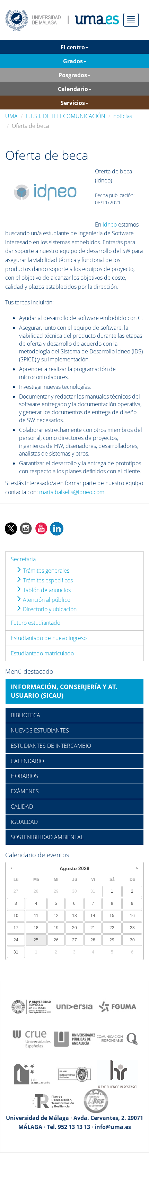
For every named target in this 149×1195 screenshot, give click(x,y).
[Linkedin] (56, 528)
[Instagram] (26, 528)
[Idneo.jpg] (45, 193)
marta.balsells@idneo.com (71, 492)
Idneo (110, 224)
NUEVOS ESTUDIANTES (40, 730)
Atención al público (45, 600)
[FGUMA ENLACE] (117, 1006)
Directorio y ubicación (49, 609)
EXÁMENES (25, 791)
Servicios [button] (73, 103)
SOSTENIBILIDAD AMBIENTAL (47, 837)
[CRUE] (31, 1038)
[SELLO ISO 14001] (74, 1073)
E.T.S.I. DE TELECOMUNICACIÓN (65, 116)
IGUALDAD (24, 822)
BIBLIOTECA (25, 715)
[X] (10, 528)
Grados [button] (73, 61)
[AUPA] (74, 1038)
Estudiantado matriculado (42, 653)
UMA (11, 116)
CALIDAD (22, 806)
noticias (122, 116)
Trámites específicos (47, 580)
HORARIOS (24, 776)
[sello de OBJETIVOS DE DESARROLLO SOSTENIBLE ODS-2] (31, 1006)
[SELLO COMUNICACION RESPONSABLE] (117, 1038)
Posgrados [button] (73, 75)
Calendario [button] (73, 89)
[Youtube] (41, 528)
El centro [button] (73, 47)
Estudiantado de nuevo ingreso (49, 638)
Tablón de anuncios (46, 590)
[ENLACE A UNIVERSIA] (74, 1006)
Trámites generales (45, 570)
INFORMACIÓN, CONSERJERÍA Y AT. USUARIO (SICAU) (64, 691)
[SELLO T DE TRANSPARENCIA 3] (31, 1073)
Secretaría (23, 559)
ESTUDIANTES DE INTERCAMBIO (51, 746)
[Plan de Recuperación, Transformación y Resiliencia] (53, 1100)
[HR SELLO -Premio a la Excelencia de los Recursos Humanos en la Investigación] (117, 1073)
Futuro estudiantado (35, 623)
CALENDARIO (27, 761)
